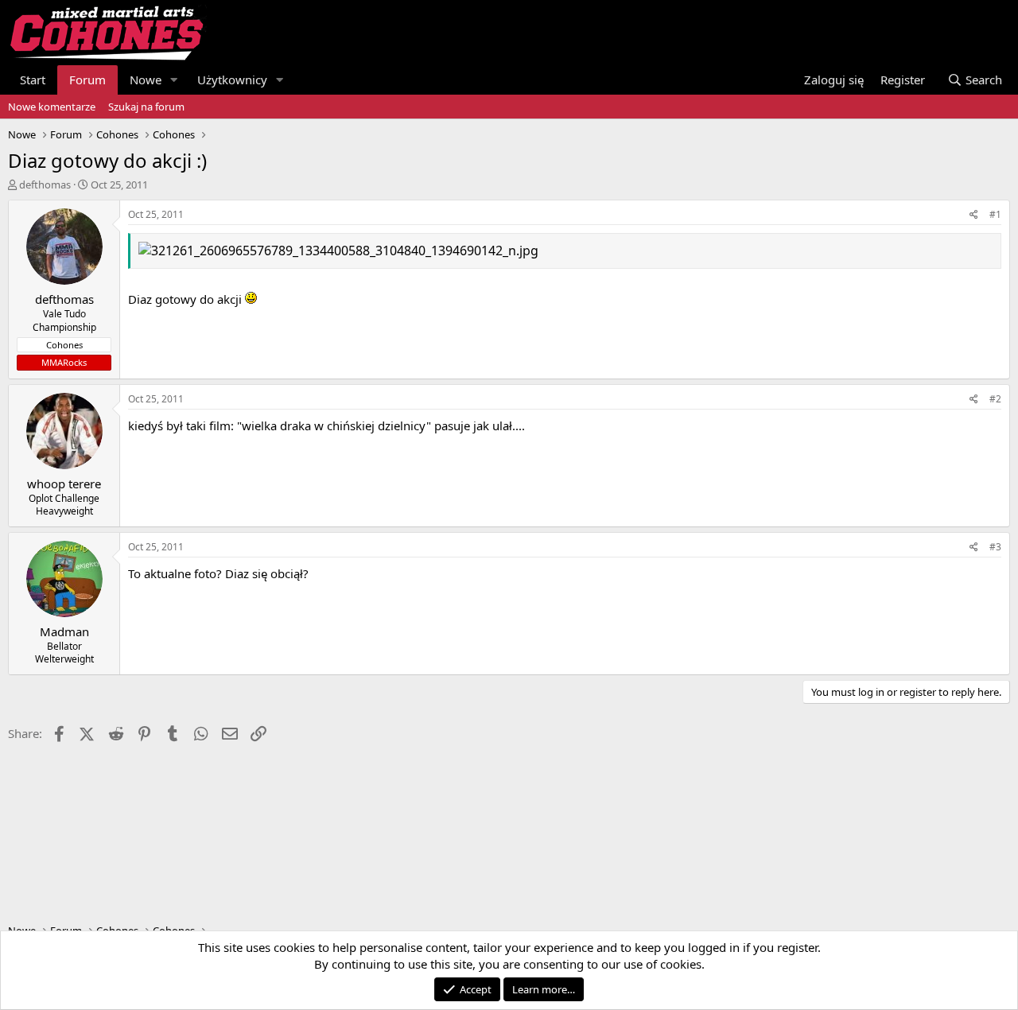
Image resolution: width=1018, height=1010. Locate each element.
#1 (995, 214)
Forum (87, 79)
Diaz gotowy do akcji (186, 299)
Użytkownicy (232, 79)
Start (32, 79)
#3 (995, 547)
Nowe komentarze (51, 106)
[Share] (974, 215)
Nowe (145, 79)
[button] (174, 80)
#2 (995, 399)
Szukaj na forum (146, 106)
